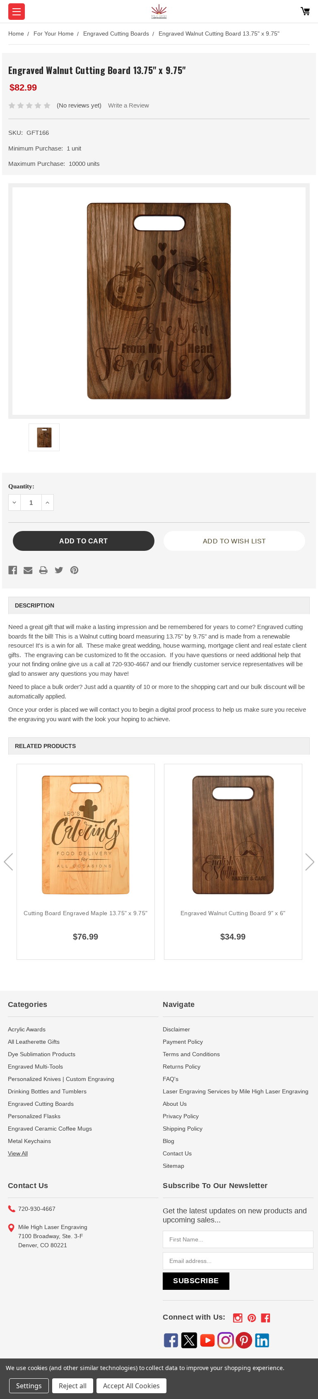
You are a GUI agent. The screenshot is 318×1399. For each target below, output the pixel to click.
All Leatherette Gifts (34, 1041)
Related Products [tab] (45, 746)
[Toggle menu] (16, 11)
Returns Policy (181, 1066)
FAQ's (170, 1079)
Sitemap (173, 1165)
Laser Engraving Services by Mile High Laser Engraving (235, 1091)
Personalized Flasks (34, 1116)
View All (18, 1153)
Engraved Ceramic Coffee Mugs (50, 1128)
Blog (168, 1141)
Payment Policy (183, 1041)
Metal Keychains (29, 1141)
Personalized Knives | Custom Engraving (61, 1079)
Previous (8, 861)
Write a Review (128, 105)
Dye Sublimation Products (41, 1054)
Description (34, 605)
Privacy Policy (181, 1116)
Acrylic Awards (27, 1029)
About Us (175, 1103)
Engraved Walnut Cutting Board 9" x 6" (233, 913)
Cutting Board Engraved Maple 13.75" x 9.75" (85, 913)
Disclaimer (176, 1029)
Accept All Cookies (131, 1385)
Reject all (73, 1385)
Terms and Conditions (191, 1054)
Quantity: (21, 486)
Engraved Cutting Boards (41, 1103)
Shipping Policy (182, 1128)
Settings (29, 1385)
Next (309, 861)
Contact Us (177, 1153)
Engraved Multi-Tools (35, 1066)
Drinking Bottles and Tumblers (47, 1091)
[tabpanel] (85, 862)
